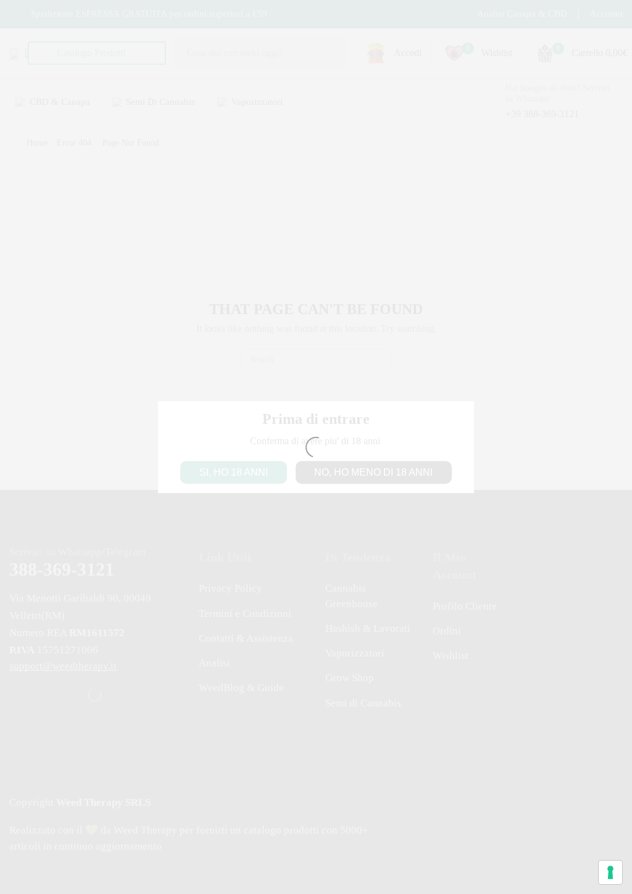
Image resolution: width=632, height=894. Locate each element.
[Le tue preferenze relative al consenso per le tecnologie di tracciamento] (610, 872)
